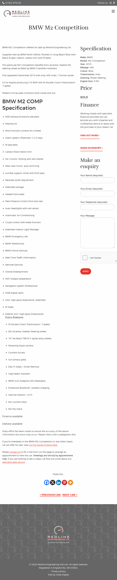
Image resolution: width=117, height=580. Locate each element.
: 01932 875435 (12, 3)
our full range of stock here (43, 445)
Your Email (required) (91, 188)
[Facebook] (46, 482)
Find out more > (89, 135)
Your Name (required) (91, 175)
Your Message (87, 215)
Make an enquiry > (91, 148)
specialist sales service (13, 462)
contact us (14, 452)
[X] (52, 482)
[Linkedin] (58, 482)
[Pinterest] (64, 482)
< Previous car (50, 494)
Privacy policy (58, 571)
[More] (70, 482)
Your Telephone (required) (93, 202)
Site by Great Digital (58, 574)
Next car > (69, 494)
